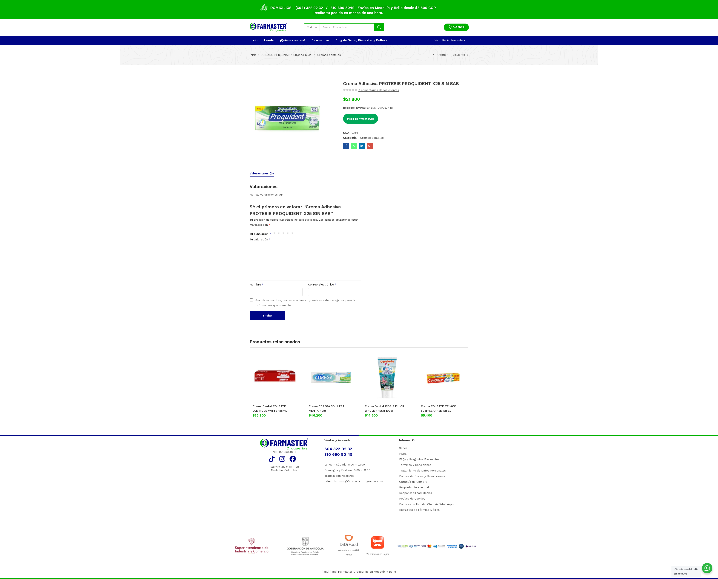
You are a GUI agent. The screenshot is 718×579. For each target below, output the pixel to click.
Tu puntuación (260, 234)
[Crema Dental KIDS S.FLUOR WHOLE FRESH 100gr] (387, 377)
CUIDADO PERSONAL (274, 55)
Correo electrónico (322, 284)
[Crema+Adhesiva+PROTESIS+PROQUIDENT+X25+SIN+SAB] (362, 146)
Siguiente (459, 54)
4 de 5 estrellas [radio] (288, 234)
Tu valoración (260, 239)
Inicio (253, 40)
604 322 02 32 (338, 448)
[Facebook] (292, 459)
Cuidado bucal (302, 55)
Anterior (442, 54)
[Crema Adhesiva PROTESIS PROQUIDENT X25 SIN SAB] (346, 146)
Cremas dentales (328, 55)
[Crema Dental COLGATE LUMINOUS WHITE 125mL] (275, 377)
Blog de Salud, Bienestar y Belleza (361, 40)
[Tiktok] (272, 459)
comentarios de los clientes (378, 90)
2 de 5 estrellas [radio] (279, 234)
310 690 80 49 (338, 454)
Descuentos (320, 40)
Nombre (257, 284)
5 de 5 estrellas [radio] (293, 234)
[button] (312, 27)
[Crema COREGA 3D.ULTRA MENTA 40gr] (331, 377)
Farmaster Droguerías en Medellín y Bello (367, 571)
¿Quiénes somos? (293, 40)
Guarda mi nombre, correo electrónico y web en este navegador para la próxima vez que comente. (305, 303)
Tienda (268, 40)
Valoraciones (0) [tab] (262, 173)
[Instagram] (282, 459)
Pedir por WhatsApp (360, 118)
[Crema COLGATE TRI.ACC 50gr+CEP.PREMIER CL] (443, 377)
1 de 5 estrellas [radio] (275, 234)
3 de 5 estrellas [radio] (284, 234)
